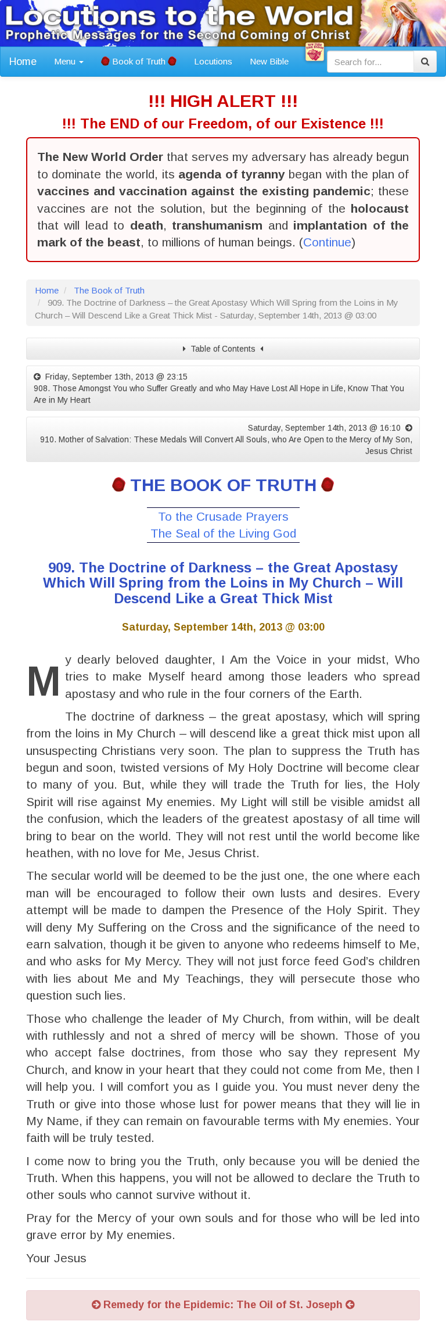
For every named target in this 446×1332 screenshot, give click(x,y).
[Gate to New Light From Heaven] (314, 51)
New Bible (269, 61)
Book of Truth (139, 61)
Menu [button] (66, 61)
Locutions (213, 61)
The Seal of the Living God (223, 533)
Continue (327, 242)
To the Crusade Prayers (223, 516)
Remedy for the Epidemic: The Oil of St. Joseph (223, 1304)
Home (23, 61)
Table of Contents (223, 348)
